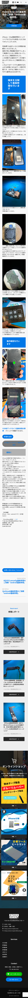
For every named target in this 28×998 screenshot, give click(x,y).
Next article (5, 589)
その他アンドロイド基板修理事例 (14, 443)
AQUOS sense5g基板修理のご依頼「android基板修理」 (15, 581)
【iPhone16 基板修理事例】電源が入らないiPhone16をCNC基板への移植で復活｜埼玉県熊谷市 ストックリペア (14, 641)
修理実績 (14, 26)
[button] (21, 2)
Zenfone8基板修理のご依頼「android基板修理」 (13, 592)
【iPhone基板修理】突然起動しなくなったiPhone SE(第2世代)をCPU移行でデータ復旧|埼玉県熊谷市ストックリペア (14, 683)
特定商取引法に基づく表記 (14, 993)
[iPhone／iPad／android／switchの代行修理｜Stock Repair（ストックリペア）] (5, 2)
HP (17, 519)
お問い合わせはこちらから (13, 570)
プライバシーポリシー (14, 990)
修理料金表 (8, 436)
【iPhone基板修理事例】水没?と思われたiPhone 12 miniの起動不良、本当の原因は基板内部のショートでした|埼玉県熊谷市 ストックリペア (14, 727)
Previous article (21, 578)
